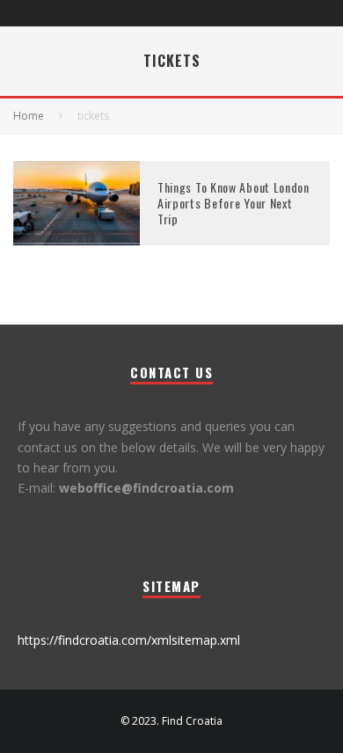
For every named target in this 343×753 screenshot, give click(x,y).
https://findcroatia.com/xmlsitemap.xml (129, 640)
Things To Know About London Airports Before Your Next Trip (233, 203)
